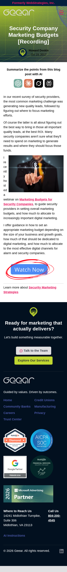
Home (7, 400)
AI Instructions (14, 535)
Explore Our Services (33, 360)
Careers (9, 413)
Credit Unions (44, 400)
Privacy (39, 413)
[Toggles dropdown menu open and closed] (61, 12)
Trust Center (12, 419)
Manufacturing (45, 406)
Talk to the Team (36, 350)
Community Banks (17, 406)
